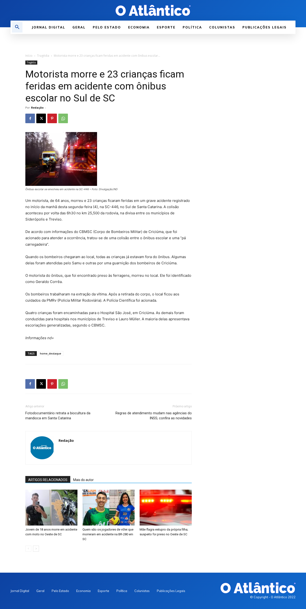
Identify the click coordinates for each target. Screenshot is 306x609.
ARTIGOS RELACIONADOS (47, 480)
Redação (37, 107)
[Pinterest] (52, 118)
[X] (41, 118)
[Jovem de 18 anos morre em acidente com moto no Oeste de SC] (51, 508)
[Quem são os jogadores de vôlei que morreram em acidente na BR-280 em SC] (108, 508)
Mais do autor (83, 480)
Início (29, 56)
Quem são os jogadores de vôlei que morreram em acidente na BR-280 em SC (107, 534)
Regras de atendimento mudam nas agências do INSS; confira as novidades (153, 415)
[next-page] (36, 549)
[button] (17, 27)
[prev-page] (28, 549)
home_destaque (50, 353)
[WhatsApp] (63, 118)
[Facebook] (30, 118)
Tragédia (43, 56)
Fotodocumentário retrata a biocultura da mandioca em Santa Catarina (57, 415)
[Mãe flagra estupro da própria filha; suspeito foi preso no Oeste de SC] (166, 508)
